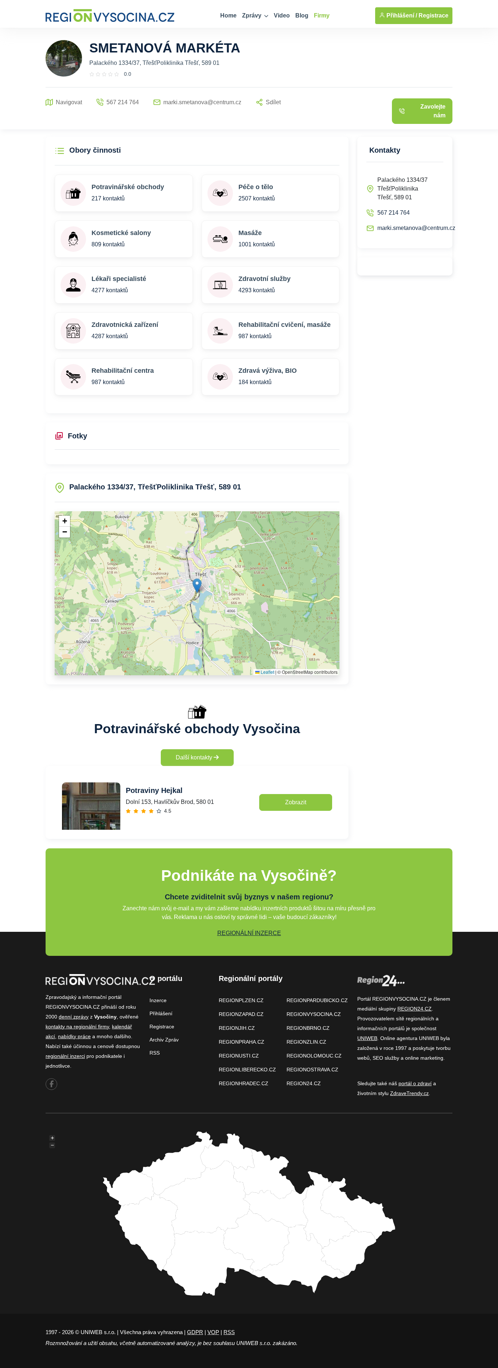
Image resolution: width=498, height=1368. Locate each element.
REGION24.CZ (304, 1083)
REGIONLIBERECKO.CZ (247, 1069)
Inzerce (158, 1000)
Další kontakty (195, 757)
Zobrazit (295, 802)
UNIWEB (367, 1038)
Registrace (433, 15)
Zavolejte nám (433, 110)
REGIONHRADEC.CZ (243, 1083)
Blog (301, 15)
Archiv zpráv (164, 1040)
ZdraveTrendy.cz (409, 1093)
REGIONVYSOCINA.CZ (314, 1014)
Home (228, 15)
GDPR (195, 1332)
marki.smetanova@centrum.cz (416, 228)
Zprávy (252, 15)
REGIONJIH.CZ (237, 1028)
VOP (213, 1332)
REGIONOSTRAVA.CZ (312, 1069)
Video (282, 15)
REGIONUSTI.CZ (239, 1056)
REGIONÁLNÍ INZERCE (249, 933)
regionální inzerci (65, 1056)
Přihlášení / (401, 15)
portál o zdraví (415, 1083)
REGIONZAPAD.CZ (241, 1014)
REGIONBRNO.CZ (308, 1028)
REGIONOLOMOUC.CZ (314, 1056)
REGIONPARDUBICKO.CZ (317, 1000)
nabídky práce (74, 1036)
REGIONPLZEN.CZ (241, 1000)
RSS (154, 1053)
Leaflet (267, 672)
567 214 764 (393, 213)
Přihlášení (160, 1013)
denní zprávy (74, 1017)
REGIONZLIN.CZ (306, 1042)
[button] (197, 585)
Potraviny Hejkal (154, 790)
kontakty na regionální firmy (77, 1026)
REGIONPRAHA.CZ (241, 1042)
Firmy (322, 15)
